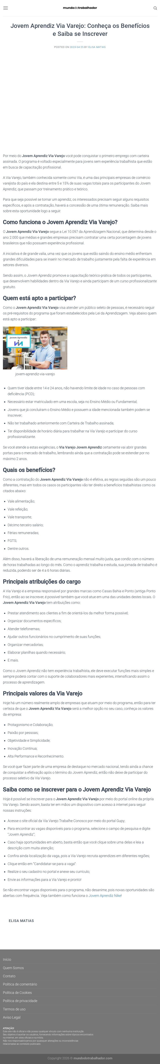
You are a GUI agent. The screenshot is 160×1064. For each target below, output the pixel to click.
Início (7, 959)
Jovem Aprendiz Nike (105, 896)
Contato (9, 976)
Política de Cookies (17, 993)
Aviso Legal (11, 1017)
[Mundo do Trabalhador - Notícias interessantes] (80, 8)
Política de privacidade (20, 1001)
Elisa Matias (97, 47)
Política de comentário (20, 984)
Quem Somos (13, 968)
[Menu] (5, 8)
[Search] (155, 8)
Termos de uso (14, 1009)
